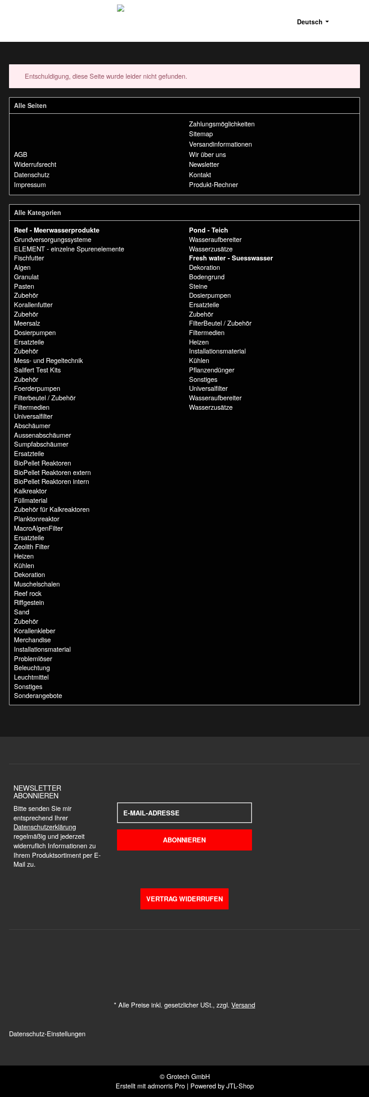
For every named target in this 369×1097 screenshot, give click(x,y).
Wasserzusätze (211, 248)
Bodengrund (207, 276)
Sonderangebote (38, 695)
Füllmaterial (30, 500)
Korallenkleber (34, 630)
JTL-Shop (240, 1085)
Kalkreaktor (30, 490)
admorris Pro (166, 1085)
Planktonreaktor (36, 518)
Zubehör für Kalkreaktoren (52, 509)
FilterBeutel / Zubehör (220, 322)
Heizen (24, 555)
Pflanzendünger (211, 369)
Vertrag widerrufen (184, 898)
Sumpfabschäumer (41, 443)
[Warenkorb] (354, 21)
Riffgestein (29, 602)
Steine (198, 286)
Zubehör (26, 295)
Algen (22, 267)
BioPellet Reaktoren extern (52, 472)
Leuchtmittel (31, 676)
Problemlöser (33, 658)
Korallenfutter (33, 304)
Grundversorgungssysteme (52, 239)
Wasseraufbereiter (215, 239)
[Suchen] (341, 21)
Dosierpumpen (35, 332)
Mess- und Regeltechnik (48, 360)
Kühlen (24, 565)
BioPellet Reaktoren (42, 462)
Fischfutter (29, 257)
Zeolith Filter (32, 546)
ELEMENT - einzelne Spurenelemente (69, 248)
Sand (21, 611)
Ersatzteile (29, 341)
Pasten (24, 286)
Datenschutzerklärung (45, 826)
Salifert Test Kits (37, 369)
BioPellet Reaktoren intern (51, 481)
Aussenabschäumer (42, 434)
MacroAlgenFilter (38, 528)
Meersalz (27, 322)
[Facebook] (293, 826)
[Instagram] (327, 826)
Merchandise (32, 639)
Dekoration (29, 574)
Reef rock (27, 593)
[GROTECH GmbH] (224, 20)
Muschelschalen (37, 583)
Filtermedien (32, 407)
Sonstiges (28, 686)
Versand (243, 1004)
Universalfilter (33, 416)
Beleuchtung (32, 667)
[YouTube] (310, 826)
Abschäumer (32, 425)
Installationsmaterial (42, 649)
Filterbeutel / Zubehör (45, 397)
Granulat (26, 276)
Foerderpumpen (37, 388)
